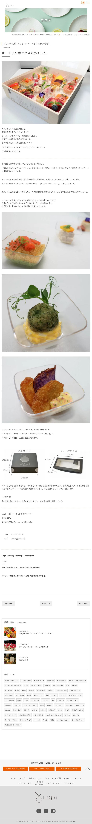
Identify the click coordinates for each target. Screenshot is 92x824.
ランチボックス (61, 680)
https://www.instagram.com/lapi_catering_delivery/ (21, 567)
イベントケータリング (30, 705)
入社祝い (43, 710)
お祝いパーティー (51, 695)
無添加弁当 (52, 710)
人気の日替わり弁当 (25, 715)
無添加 (19, 700)
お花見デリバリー (58, 685)
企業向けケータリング (11, 680)
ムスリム (67, 715)
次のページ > (83, 603)
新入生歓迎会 (41, 690)
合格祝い (50, 690)
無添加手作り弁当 (77, 710)
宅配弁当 (47, 685)
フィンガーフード (10, 715)
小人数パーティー (75, 690)
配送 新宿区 (20, 695)
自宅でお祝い (17, 710)
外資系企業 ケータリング (13, 725)
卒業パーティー (38, 695)
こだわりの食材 (9, 700)
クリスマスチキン (72, 700)
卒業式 (29, 695)
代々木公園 (8, 690)
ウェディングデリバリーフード (75, 705)
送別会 (24, 690)
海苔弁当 (26, 710)
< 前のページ (9, 603)
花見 (67, 685)
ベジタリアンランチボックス (77, 680)
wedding (7, 710)
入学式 (42, 705)
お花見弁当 (17, 705)
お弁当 (26, 685)
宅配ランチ (50, 680)
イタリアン (76, 715)
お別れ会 (34, 710)
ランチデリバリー (39, 680)
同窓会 (52, 720)
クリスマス (60, 700)
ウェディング (59, 705)
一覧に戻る (46, 603)
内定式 (60, 710)
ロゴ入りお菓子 (26, 680)
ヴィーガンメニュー (78, 720)
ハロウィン (63, 695)
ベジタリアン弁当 (36, 685)
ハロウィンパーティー (75, 695)
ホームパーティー (61, 690)
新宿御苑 (74, 685)
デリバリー (45, 700)
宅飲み (45, 720)
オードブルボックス (63, 720)
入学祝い (49, 705)
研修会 (67, 710)
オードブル (37, 720)
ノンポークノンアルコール (54, 715)
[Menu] (88, 2)
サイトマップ (70, 783)
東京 (53, 700)
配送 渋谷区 (9, 695)
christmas (8, 705)
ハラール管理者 (38, 715)
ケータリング (35, 700)
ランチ (26, 700)
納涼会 (17, 690)
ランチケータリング (11, 720)
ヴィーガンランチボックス (13, 685)
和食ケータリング (25, 720)
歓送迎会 (31, 690)
